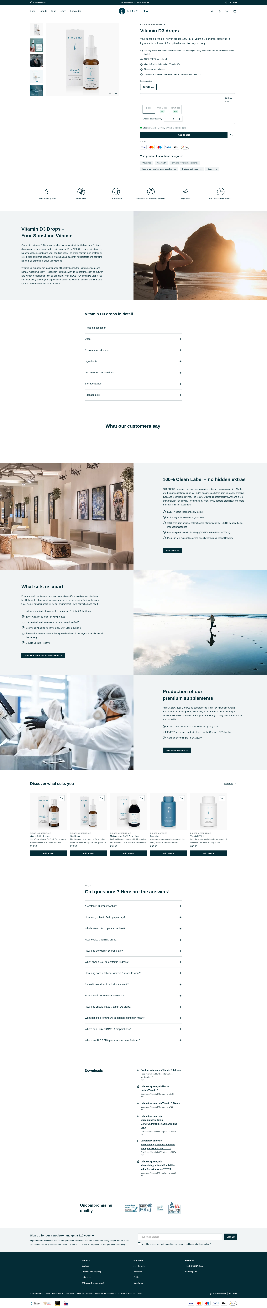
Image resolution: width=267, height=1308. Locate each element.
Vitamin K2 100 (197, 836)
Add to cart (184, 135)
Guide (136, 1277)
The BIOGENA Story (194, 1266)
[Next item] (233, 817)
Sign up (231, 1237)
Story (63, 11)
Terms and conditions (84, 1294)
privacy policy (203, 1244)
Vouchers (138, 1271)
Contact (85, 1266)
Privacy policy (57, 1294)
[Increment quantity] (179, 119)
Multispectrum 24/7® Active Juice (124, 836)
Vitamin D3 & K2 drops (40, 836)
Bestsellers (212, 169)
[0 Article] (235, 11)
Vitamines (146, 163)
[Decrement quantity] (167, 119)
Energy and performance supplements (159, 169)
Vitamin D (161, 163)
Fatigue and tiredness (192, 169)
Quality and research (175, 750)
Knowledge (75, 11)
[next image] (36, 93)
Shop (32, 11)
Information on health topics (105, 1294)
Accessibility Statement (126, 1294)
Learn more (170, 550)
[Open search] (212, 11)
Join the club (139, 1266)
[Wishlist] (227, 11)
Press (48, 1294)
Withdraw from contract (93, 1283)
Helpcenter (86, 1277)
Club (53, 11)
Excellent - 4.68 (39, 2)
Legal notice (69, 1294)
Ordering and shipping (91, 1271)
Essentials (154, 836)
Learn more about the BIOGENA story (41, 655)
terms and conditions (184, 1244)
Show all (228, 783)
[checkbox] (139, 1243)
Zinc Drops (75, 836)
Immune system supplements (185, 163)
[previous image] (110, 93)
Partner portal (191, 1271)
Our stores (138, 1283)
